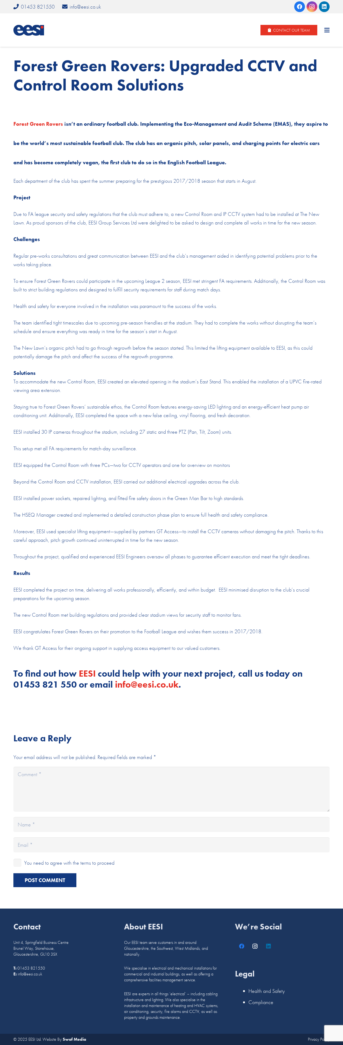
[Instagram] (312, 6)
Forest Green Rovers (38, 123)
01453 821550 (31, 968)
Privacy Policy (319, 1039)
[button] (327, 30)
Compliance (260, 1002)
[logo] (28, 30)
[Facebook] (299, 6)
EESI (87, 673)
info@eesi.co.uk (30, 974)
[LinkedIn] (324, 6)
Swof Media (74, 1039)
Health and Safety (266, 990)
